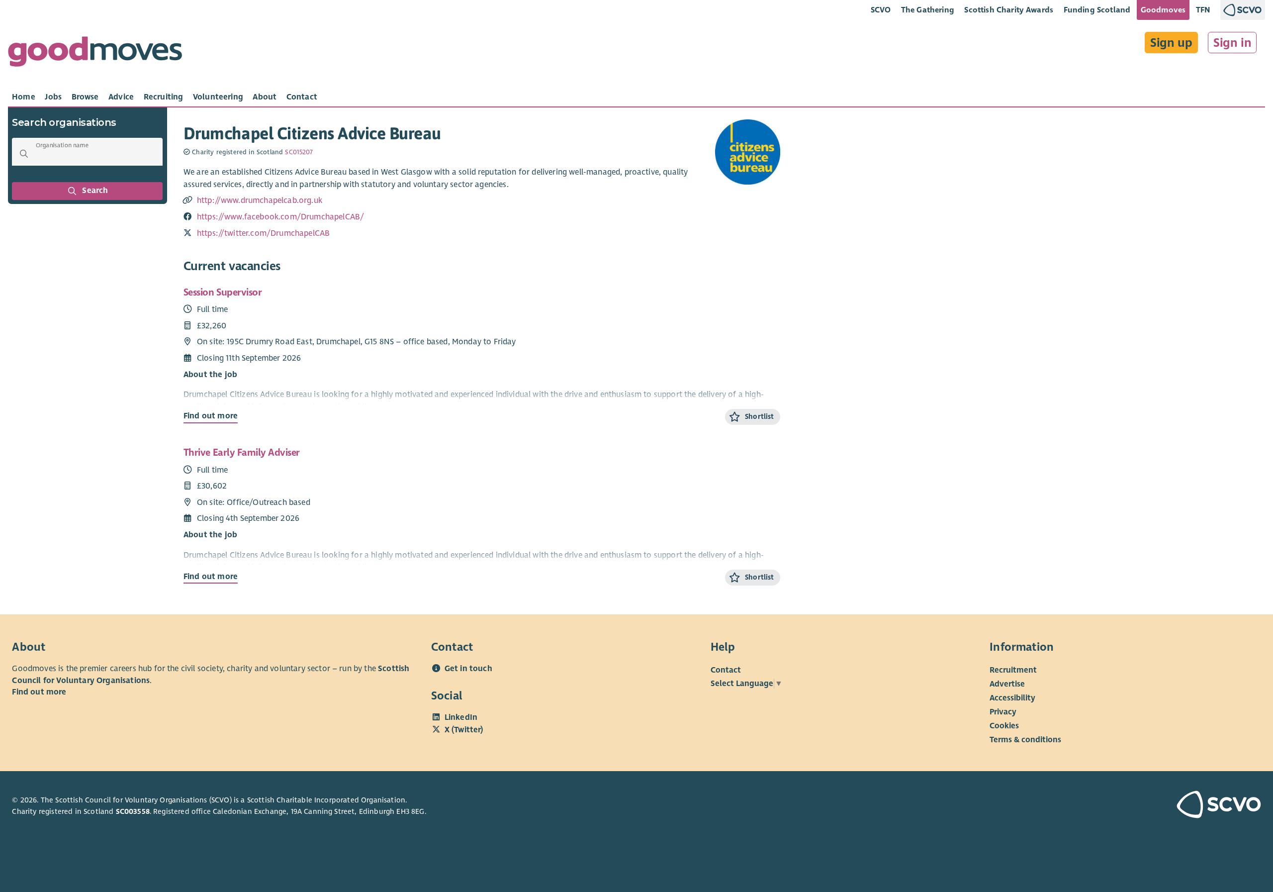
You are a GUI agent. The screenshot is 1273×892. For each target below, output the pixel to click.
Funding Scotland (1097, 9)
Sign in (1232, 42)
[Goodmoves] (95, 54)
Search (95, 191)
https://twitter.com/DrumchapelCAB (263, 233)
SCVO (881, 9)
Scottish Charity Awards (1008, 9)
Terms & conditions (1025, 740)
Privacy (1003, 712)
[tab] (23, 97)
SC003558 (133, 811)
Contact (726, 670)
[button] (24, 154)
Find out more (210, 416)
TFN (1203, 9)
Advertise (1007, 684)
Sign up (1171, 42)
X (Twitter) (464, 730)
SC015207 (299, 152)
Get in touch (468, 669)
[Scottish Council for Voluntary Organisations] (1160, 806)
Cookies (1004, 726)
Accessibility (1012, 698)
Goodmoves (1163, 9)
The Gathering (927, 9)
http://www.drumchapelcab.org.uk (259, 200)
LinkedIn (461, 717)
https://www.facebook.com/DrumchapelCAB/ (280, 217)
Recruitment (1013, 670)
